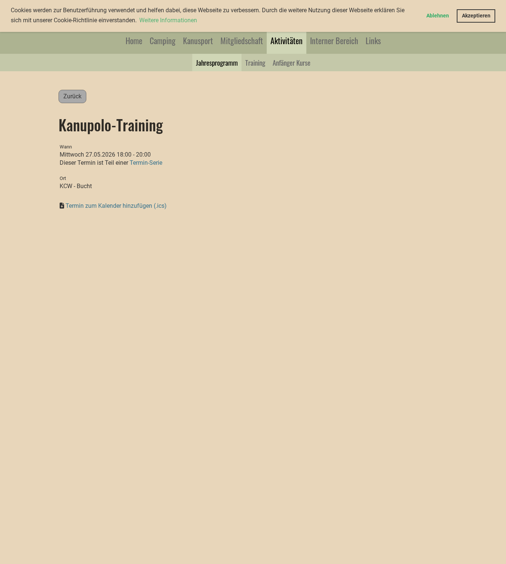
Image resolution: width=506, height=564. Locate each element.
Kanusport (198, 40)
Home (134, 40)
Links (373, 40)
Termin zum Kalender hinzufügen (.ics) (116, 205)
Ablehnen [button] (437, 16)
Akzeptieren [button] (476, 16)
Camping (163, 40)
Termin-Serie (146, 162)
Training (255, 62)
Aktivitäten (286, 40)
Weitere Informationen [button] (168, 20)
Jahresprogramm (217, 62)
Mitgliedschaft (241, 40)
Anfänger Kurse (291, 62)
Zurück (72, 96)
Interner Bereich (334, 40)
